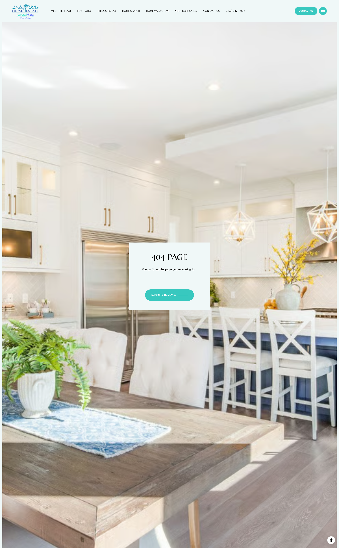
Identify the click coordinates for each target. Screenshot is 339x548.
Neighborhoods (186, 11)
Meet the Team (61, 11)
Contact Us (211, 11)
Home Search (131, 11)
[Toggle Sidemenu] (323, 11)
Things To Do (106, 11)
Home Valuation (157, 11)
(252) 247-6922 (235, 11)
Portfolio (84, 11)
